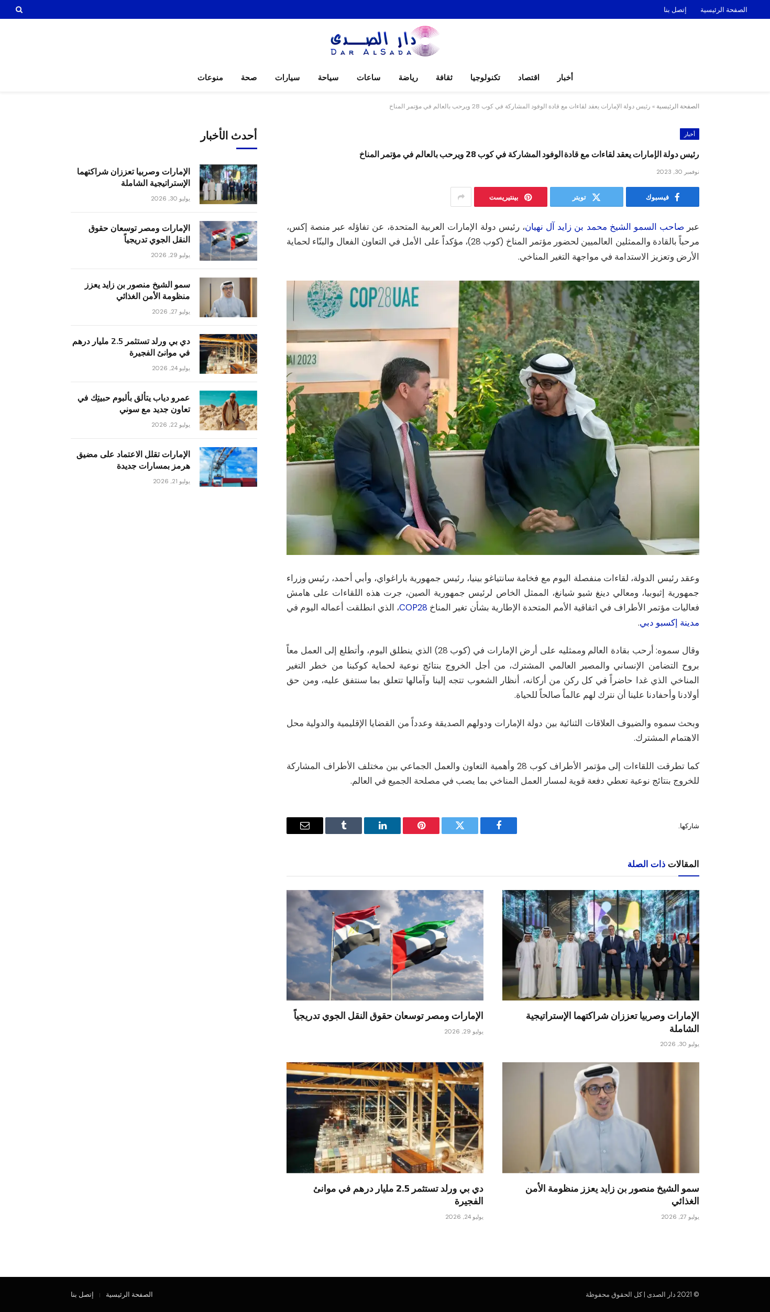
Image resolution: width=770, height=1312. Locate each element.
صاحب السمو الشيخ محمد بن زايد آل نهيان (604, 226)
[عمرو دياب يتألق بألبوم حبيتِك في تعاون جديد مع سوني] (228, 410)
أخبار (565, 77)
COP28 (413, 607)
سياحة (328, 77)
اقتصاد (529, 77)
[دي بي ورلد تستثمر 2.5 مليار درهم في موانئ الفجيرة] (385, 1117)
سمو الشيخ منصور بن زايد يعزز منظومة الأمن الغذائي (612, 1194)
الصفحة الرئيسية (723, 10)
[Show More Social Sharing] (460, 197)
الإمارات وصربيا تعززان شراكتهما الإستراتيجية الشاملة (612, 1021)
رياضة (408, 77)
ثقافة (444, 77)
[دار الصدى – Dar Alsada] (385, 41)
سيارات (287, 77)
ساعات (369, 77)
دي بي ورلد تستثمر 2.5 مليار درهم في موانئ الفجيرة (398, 1194)
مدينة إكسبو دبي (669, 622)
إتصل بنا (675, 10)
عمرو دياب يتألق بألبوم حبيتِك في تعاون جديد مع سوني (134, 403)
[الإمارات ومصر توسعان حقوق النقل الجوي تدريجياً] (385, 945)
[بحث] (20, 9)
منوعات (210, 77)
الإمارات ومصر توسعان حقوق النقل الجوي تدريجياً (388, 1015)
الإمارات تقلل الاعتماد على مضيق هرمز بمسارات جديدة (133, 460)
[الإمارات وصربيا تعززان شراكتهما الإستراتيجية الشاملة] (600, 945)
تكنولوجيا (485, 77)
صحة (249, 77)
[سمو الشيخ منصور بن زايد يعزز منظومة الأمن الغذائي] (600, 1117)
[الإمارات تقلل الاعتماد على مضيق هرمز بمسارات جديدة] (228, 467)
